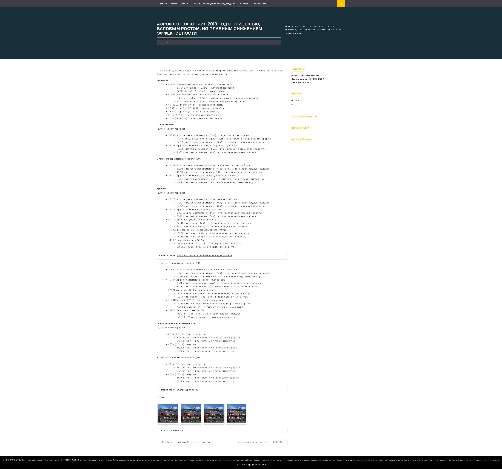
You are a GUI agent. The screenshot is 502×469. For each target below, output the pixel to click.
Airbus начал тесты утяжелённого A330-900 (260, 442)
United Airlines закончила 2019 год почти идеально (187, 442)
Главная (163, 3)
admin (169, 42)
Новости (178, 430)
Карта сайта (260, 3)
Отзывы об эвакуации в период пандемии (215, 3)
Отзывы (185, 3)
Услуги (294, 105)
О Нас (174, 3)
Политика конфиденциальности (251, 464)
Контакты (245, 3)
